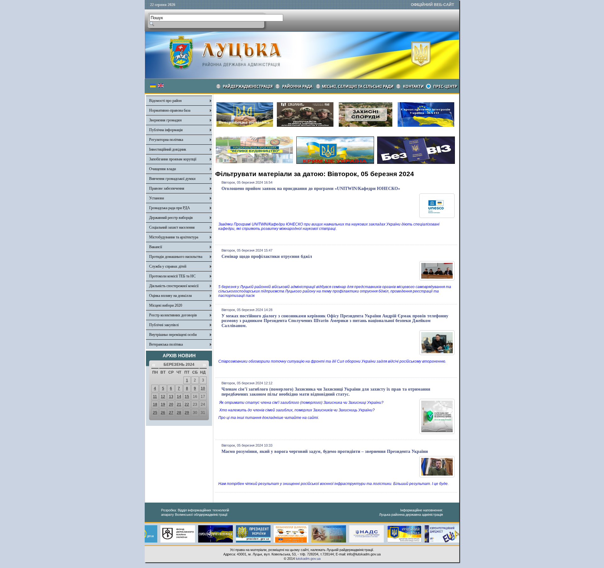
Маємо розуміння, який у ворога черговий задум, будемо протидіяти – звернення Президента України (324, 451)
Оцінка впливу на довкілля (170, 295)
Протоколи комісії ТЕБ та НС (172, 276)
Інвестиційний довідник (167, 149)
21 (179, 404)
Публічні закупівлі (164, 325)
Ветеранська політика (166, 344)
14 (179, 396)
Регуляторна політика (166, 139)
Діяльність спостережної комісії (174, 286)
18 (155, 404)
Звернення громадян (165, 120)
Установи (156, 198)
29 (187, 412)
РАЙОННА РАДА (297, 86)
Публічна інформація (166, 130)
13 (171, 396)
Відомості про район (165, 100)
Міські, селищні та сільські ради (358, 86)
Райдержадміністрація (248, 86)
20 (171, 404)
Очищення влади (162, 169)
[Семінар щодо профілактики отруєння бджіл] (437, 279)
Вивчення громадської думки (172, 178)
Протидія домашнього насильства (175, 256)
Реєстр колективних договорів (173, 315)
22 (187, 404)
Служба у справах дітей (167, 266)
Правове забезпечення (166, 188)
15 (187, 396)
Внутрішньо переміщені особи (173, 334)
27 (171, 412)
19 (163, 404)
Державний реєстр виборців (171, 217)
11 (155, 396)
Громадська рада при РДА (169, 208)
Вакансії (155, 247)
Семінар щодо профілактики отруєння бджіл (266, 256)
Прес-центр (445, 86)
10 (203, 388)
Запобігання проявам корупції (172, 159)
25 (155, 412)
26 (163, 412)
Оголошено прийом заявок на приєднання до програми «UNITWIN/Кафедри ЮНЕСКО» (310, 188)
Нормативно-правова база (169, 110)
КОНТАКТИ (413, 86)
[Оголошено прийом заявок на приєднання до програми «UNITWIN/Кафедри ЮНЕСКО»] (437, 216)
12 (163, 396)
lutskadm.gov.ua (308, 558)
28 (179, 412)
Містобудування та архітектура (173, 237)
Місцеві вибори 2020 (165, 305)
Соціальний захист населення (172, 227)
